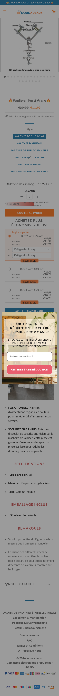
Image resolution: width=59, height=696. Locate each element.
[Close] (53, 316)
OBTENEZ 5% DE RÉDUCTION (29, 369)
